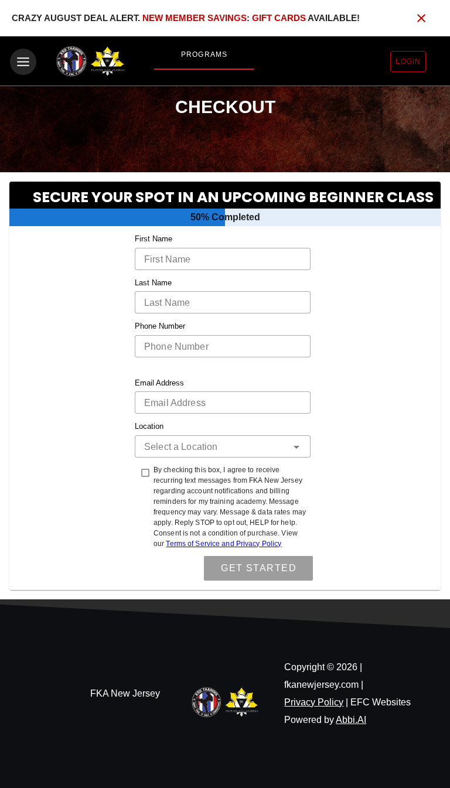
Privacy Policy (313, 702)
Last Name (153, 282)
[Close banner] (421, 18)
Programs (204, 54)
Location (149, 426)
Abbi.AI (351, 720)
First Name (153, 238)
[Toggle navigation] (23, 62)
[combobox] (223, 446)
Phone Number (160, 326)
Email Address (159, 382)
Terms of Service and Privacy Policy (223, 544)
